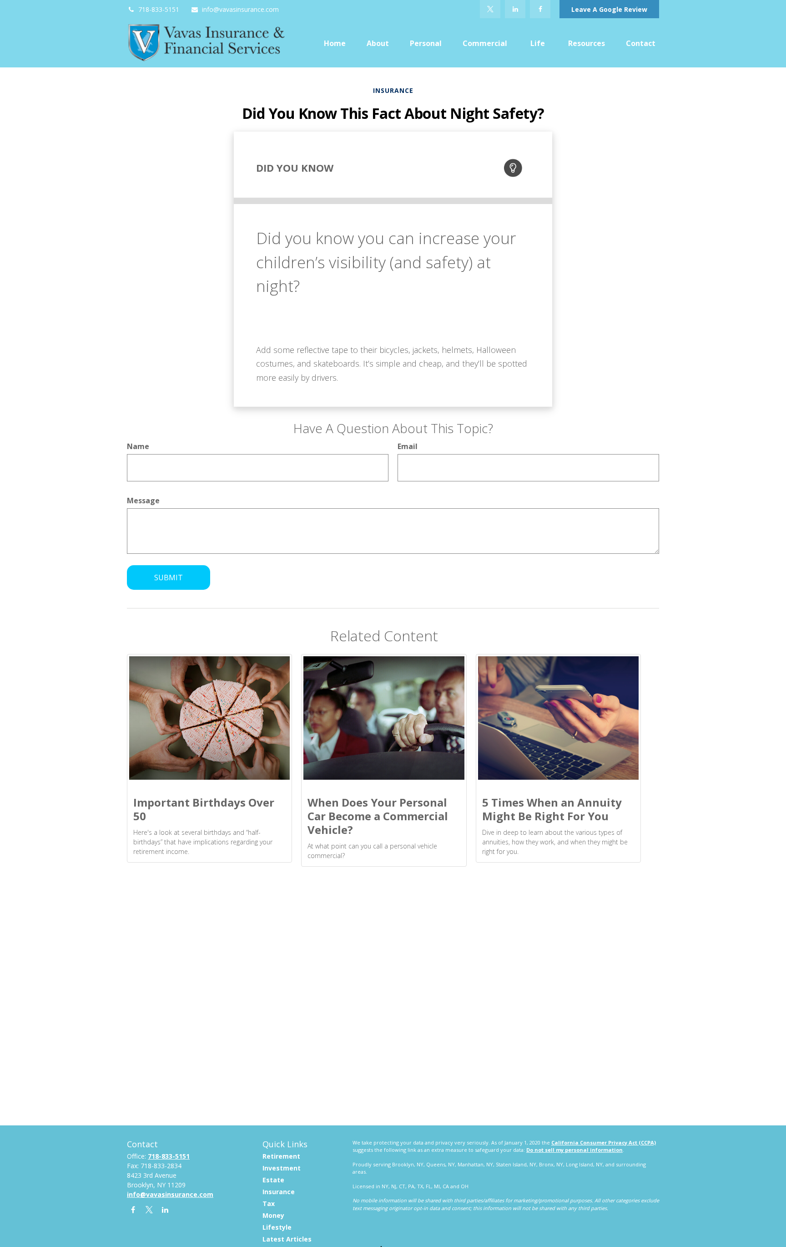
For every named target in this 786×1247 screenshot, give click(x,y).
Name (138, 446)
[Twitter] (490, 9)
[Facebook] (540, 9)
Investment (281, 1168)
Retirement (281, 1156)
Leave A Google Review (609, 9)
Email (408, 446)
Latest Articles (287, 1239)
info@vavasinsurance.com (240, 9)
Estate (273, 1179)
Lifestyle (277, 1227)
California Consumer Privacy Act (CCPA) (603, 1142)
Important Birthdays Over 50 (203, 809)
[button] (334, 42)
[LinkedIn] (515, 9)
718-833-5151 (158, 9)
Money (273, 1215)
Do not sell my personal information (574, 1149)
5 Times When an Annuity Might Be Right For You (552, 809)
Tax (268, 1203)
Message (143, 501)
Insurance (278, 1191)
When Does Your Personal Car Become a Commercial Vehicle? (377, 816)
